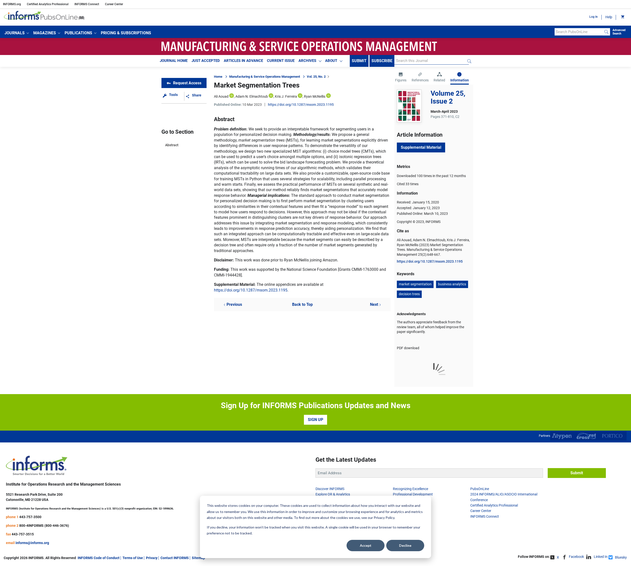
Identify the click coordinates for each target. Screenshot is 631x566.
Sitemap (198, 558)
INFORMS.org (12, 4)
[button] (16, 33)
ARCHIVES (307, 60)
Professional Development (413, 494)
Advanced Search (619, 31)
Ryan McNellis (314, 96)
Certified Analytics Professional (48, 4)
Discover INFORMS (330, 489)
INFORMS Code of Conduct (99, 558)
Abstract (171, 145)
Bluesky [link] (621, 557)
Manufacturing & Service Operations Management (264, 76)
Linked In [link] (601, 557)
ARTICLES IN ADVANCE (243, 60)
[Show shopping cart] (622, 17)
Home (218, 76)
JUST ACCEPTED (206, 60)
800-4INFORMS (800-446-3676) (44, 526)
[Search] (606, 32)
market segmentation (415, 284)
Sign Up (315, 419)
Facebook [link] (576, 557)
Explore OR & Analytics (333, 494)
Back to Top (302, 304)
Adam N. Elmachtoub (251, 96)
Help (608, 17)
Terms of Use (133, 558)
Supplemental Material (421, 147)
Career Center (114, 4)
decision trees (409, 294)
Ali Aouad (221, 96)
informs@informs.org (32, 543)
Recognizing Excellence (410, 489)
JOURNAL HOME (174, 60)
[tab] (400, 78)
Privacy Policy (384, 517)
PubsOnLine (479, 489)
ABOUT (331, 60)
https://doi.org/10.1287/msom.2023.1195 (301, 105)
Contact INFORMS (174, 558)
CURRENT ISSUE (281, 60)
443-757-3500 (30, 517)
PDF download (408, 348)
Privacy (152, 558)
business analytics (452, 284)
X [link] (558, 557)
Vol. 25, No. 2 (316, 76)
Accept (365, 545)
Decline (405, 545)
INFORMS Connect (86, 4)
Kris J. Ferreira (286, 96)
